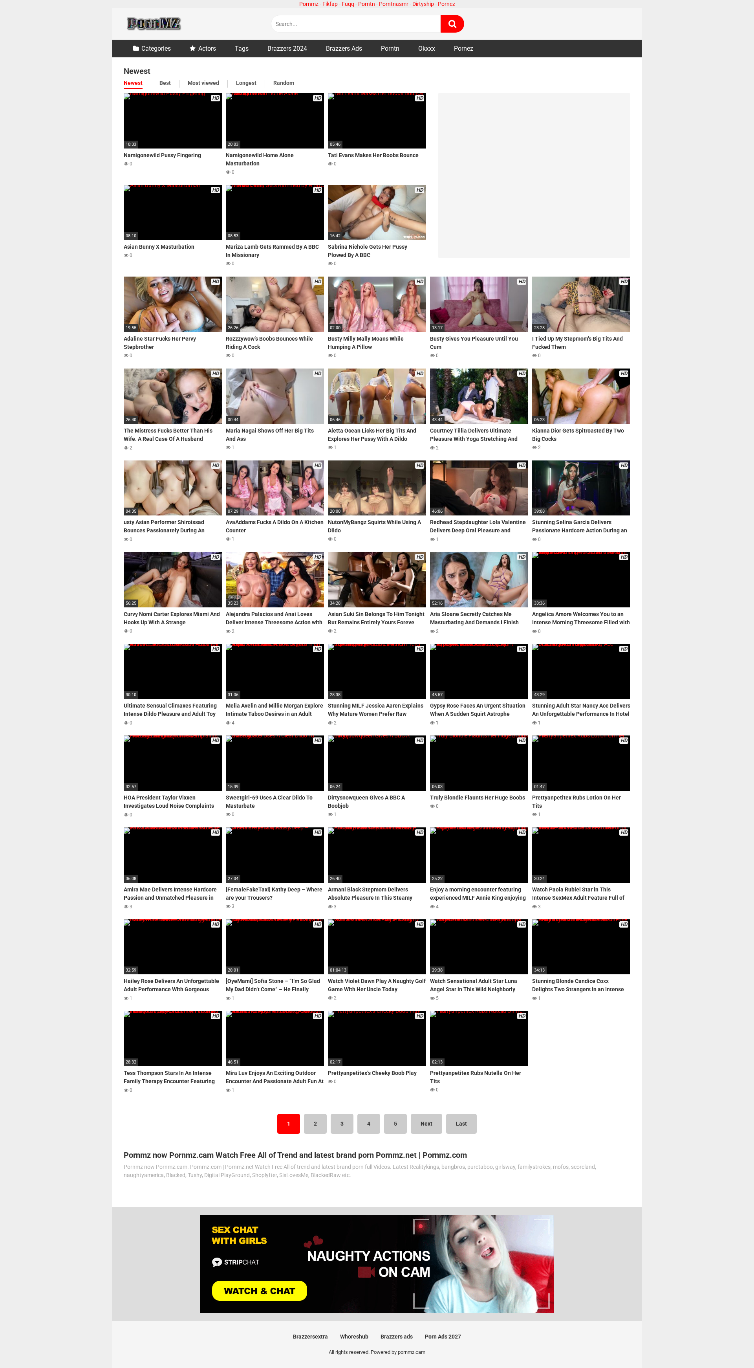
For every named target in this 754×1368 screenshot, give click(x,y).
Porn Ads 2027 (443, 1336)
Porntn (366, 4)
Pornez (446, 4)
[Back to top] (727, 1344)
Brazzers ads (397, 1336)
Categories (156, 48)
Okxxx (426, 48)
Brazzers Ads (344, 48)
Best (165, 83)
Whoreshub (354, 1336)
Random (283, 83)
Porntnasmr (393, 4)
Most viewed (203, 83)
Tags (242, 48)
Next (426, 1123)
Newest (133, 83)
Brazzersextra (310, 1336)
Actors (207, 48)
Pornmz (308, 4)
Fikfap (330, 4)
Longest (246, 83)
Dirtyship (423, 4)
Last (461, 1123)
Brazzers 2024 (287, 48)
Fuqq (348, 4)
